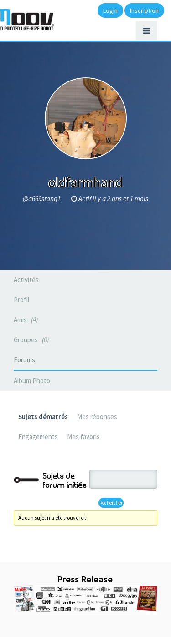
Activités (26, 279)
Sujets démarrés (43, 416)
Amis (25, 319)
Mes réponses (97, 416)
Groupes (30, 339)
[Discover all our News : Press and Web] (85, 600)
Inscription (144, 10)
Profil (21, 299)
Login (110, 10)
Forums (24, 359)
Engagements (38, 436)
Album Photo (32, 380)
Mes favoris (83, 436)
